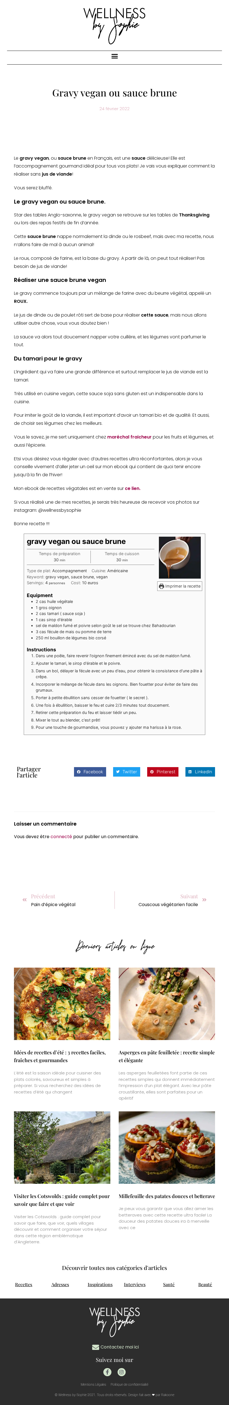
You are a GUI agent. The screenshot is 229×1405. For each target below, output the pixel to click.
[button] (114, 56)
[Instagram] (122, 1372)
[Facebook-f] (107, 1372)
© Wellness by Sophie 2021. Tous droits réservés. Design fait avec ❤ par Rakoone (114, 1395)
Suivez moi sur (114, 1359)
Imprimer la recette (182, 586)
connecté (61, 836)
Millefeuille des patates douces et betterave (167, 1196)
